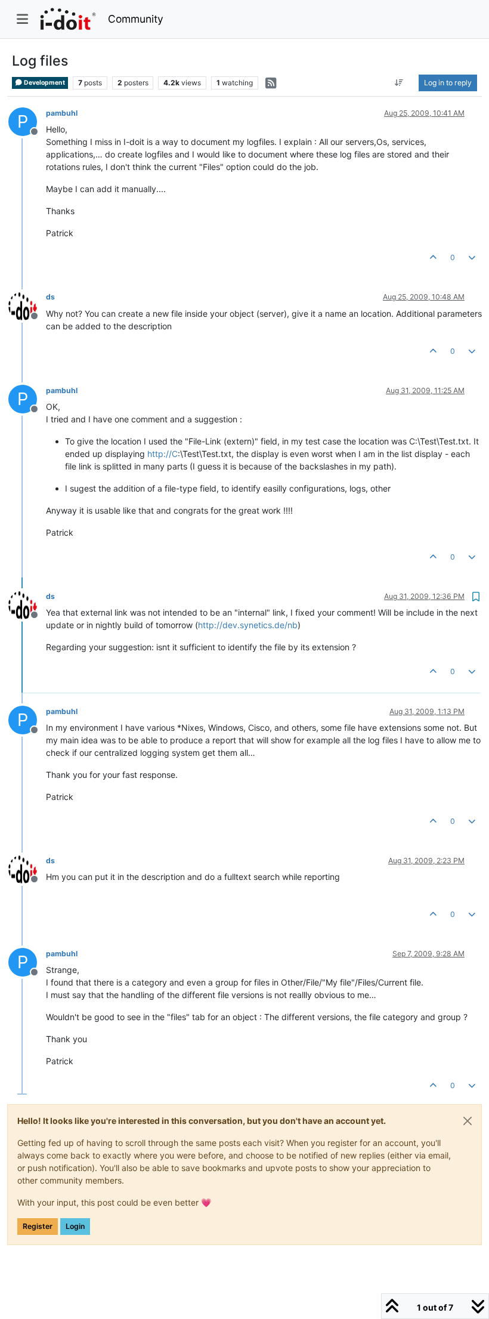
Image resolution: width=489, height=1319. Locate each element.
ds (50, 296)
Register (37, 1226)
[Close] (467, 1121)
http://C (162, 454)
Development (44, 83)
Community (135, 19)
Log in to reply (448, 82)
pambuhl (62, 113)
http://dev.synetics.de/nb (248, 625)
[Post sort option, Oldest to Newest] (399, 83)
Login (75, 1226)
